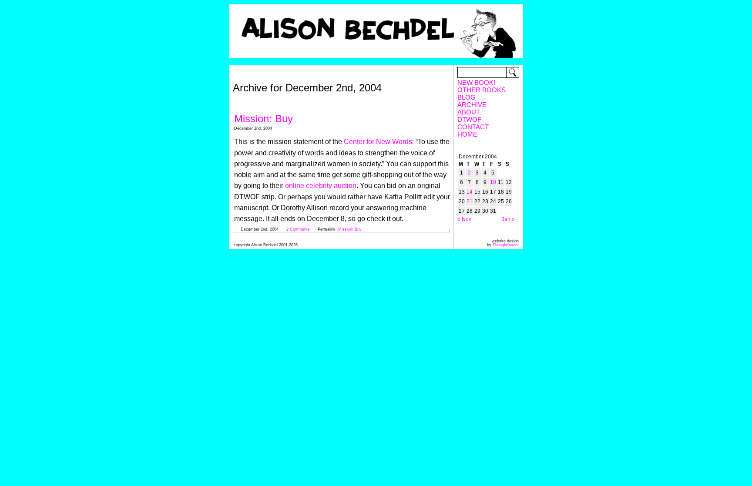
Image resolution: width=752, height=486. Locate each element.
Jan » (508, 219)
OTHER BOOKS (481, 90)
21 (470, 201)
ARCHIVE (472, 104)
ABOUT (468, 112)
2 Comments (298, 229)
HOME (467, 134)
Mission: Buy (263, 118)
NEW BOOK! (476, 82)
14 (470, 192)
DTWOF (469, 119)
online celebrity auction (320, 185)
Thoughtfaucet (506, 245)
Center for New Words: (379, 141)
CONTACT (473, 127)
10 (493, 182)
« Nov (464, 219)
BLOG (466, 97)
